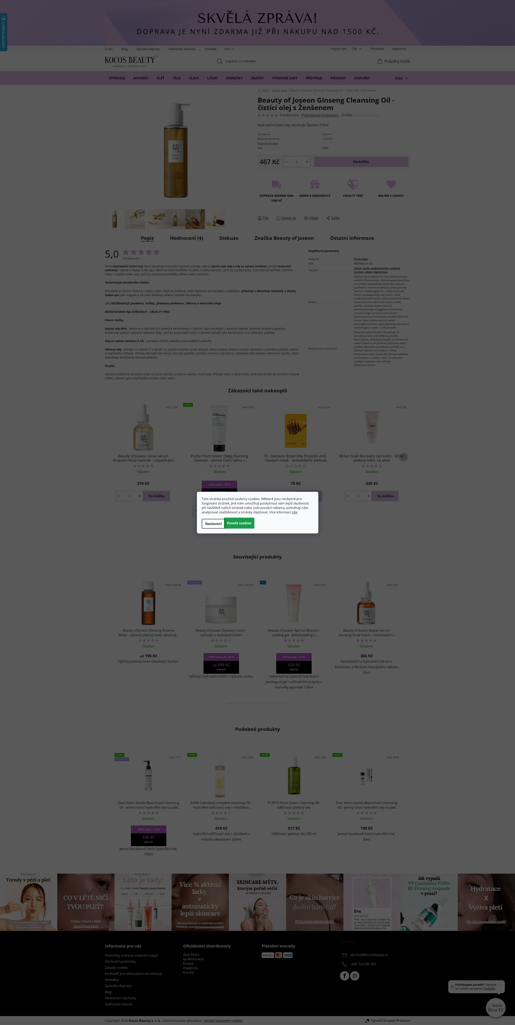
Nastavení (213, 524)
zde (294, 512)
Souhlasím (239, 523)
